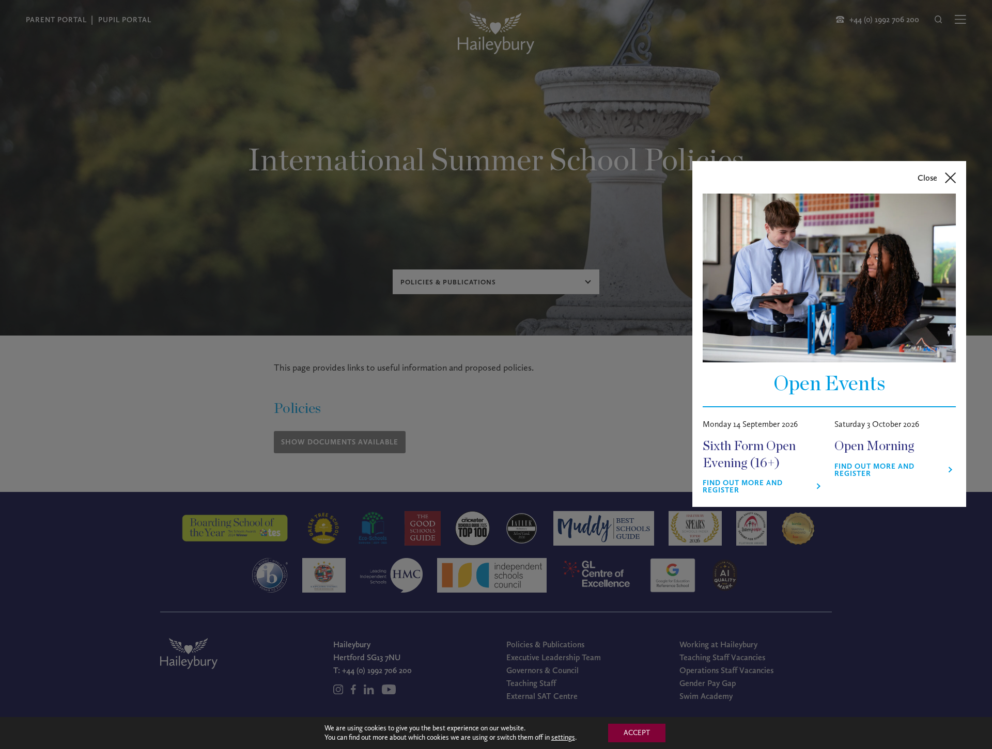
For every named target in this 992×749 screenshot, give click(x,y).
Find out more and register (743, 487)
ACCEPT (637, 732)
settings (563, 737)
